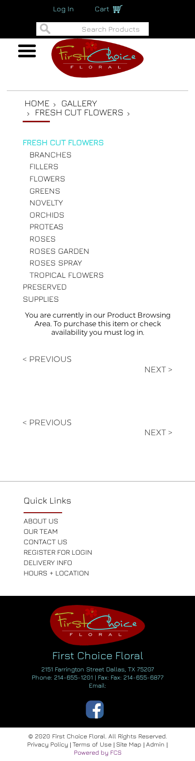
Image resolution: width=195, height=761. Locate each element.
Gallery (79, 103)
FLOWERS (47, 178)
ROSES (42, 238)
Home (36, 103)
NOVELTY (46, 202)
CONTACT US (46, 541)
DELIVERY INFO (48, 562)
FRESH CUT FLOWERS (63, 142)
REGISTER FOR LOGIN (58, 552)
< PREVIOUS (47, 359)
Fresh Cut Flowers (79, 112)
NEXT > (158, 370)
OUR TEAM (41, 531)
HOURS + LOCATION (56, 573)
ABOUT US (41, 521)
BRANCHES (50, 154)
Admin (156, 744)
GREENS (44, 190)
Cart (102, 9)
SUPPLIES (41, 299)
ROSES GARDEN (59, 251)
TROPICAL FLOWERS (66, 275)
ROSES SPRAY (55, 262)
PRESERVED (45, 286)
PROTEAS (46, 226)
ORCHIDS (46, 214)
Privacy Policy (48, 744)
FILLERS (43, 166)
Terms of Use (93, 744)
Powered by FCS (98, 752)
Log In (63, 9)
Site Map (129, 744)
